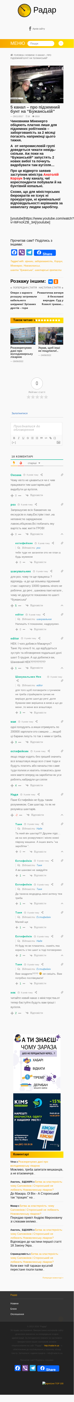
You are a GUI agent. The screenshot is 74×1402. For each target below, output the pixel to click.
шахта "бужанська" (21, 270)
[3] (39, 320)
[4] (42, 320)
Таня (39, 865)
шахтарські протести (48, 270)
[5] (45, 320)
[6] (48, 320)
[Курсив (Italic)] (18, 438)
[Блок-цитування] (41, 438)
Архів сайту (39, 28)
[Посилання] (50, 438)
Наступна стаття (50, 287)
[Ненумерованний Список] (36, 438)
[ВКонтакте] (50, 281)
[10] (59, 320)
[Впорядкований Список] (32, 438)
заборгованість (44, 261)
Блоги (13, 1309)
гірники (29, 261)
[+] (14, 442)
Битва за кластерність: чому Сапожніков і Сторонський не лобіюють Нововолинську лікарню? (36, 1185)
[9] (56, 320)
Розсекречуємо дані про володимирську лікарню (21, 352)
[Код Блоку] (46, 438)
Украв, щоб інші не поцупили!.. (49, 349)
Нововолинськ (32, 265)
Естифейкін (44, 917)
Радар (43, 9)
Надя (39, 828)
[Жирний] (14, 438)
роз (38, 547)
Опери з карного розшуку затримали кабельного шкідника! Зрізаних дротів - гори (23, 300)
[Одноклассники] (56, 281)
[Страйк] (27, 438)
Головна (19, 55)
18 (28, 116)
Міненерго (16, 265)
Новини (29, 55)
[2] (36, 320)
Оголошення (17, 1314)
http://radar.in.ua (51, 1345)
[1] (33, 320)
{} (55, 437)
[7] (50, 320)
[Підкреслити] (23, 438)
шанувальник (44, 619)
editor (40, 685)
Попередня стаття (25, 287)
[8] (53, 320)
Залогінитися (19, 413)
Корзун (58, 261)
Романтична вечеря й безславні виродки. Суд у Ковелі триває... (50, 298)
